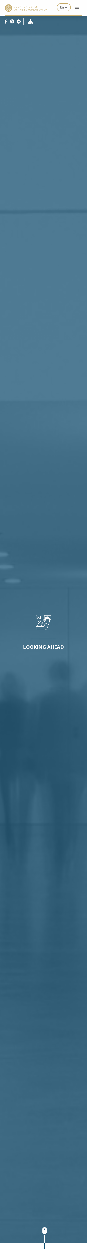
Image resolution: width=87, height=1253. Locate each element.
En (62, 7)
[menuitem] (64, 7)
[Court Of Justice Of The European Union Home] (26, 7)
